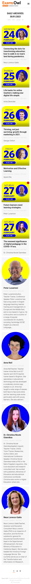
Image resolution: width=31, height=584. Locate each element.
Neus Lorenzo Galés (13, 517)
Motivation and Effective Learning (15, 169)
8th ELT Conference (8, 59)
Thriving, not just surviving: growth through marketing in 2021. (15, 132)
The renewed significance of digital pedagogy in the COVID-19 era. (15, 244)
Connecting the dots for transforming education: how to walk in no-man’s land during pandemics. (14, 53)
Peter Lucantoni (11, 288)
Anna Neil (8, 363)
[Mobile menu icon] (28, 4)
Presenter (6, 291)
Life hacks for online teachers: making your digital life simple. (13, 93)
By (16, 59)
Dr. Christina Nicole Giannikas (12, 436)
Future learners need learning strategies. (13, 206)
